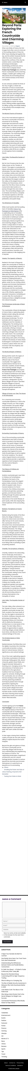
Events (3, 1018)
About (6, 1063)
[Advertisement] (14, 836)
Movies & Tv (5, 1038)
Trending (4, 1057)
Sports (3, 1049)
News (3, 1041)
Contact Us (12, 1063)
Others (6, 767)
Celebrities (4, 1013)
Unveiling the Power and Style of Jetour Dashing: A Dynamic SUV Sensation (13, 772)
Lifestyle (3, 1033)
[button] (25, 2)
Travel (3, 1054)
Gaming (4, 1031)
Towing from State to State (12, 776)
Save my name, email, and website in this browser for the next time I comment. (15, 935)
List (2, 1036)
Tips (2, 1051)
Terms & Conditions (10, 1065)
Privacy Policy (20, 1063)
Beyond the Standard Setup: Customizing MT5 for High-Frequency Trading (12, 976)
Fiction (3, 1026)
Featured (4, 1023)
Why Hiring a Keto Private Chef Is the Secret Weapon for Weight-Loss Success (12, 996)
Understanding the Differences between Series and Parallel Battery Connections (12, 965)
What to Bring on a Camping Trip (11, 980)
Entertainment (5, 1015)
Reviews (3, 1046)
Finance (3, 1028)
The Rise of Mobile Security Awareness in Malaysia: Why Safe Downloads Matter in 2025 (13, 985)
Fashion (3, 1020)
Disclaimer (20, 1065)
